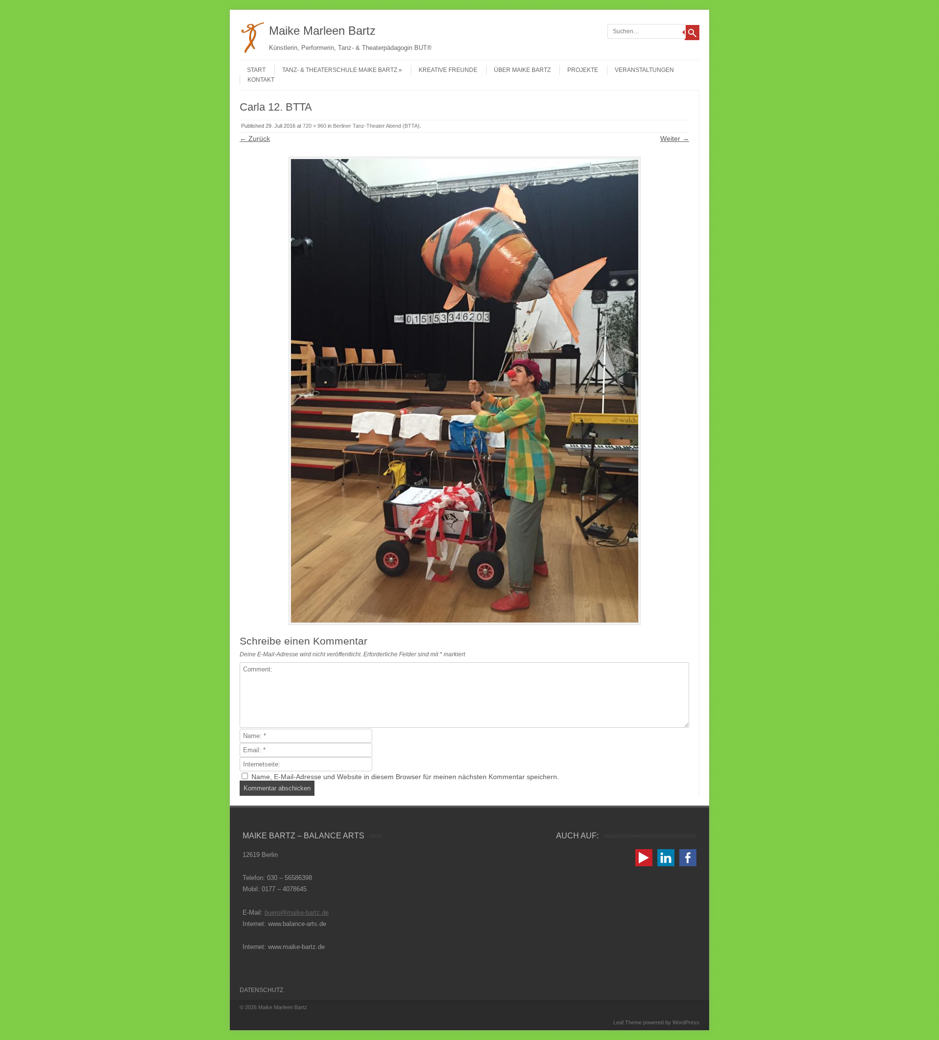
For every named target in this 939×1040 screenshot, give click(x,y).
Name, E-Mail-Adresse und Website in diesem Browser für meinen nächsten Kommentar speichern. (405, 777)
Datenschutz (261, 990)
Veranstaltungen (644, 70)
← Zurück (255, 138)
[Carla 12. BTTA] (464, 391)
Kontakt (260, 79)
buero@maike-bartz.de (297, 912)
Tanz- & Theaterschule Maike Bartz (339, 70)
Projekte (582, 70)
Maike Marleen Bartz (322, 30)
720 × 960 (314, 126)
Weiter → (674, 138)
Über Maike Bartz (522, 70)
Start (256, 70)
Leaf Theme (627, 1022)
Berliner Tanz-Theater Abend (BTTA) (376, 126)
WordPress (685, 1022)
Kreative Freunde (448, 70)
